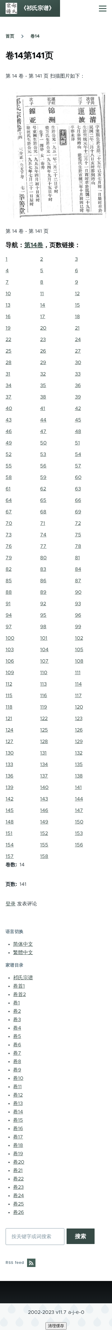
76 (9, 546)
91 (8, 603)
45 (78, 419)
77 (43, 546)
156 (79, 844)
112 (9, 684)
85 (9, 580)
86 (43, 580)
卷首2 (19, 994)
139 (9, 787)
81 (77, 557)
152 (44, 833)
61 (8, 488)
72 (78, 523)
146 (44, 810)
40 (9, 408)
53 (43, 454)
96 (78, 615)
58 (9, 477)
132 (78, 753)
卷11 (17, 1086)
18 (77, 316)
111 (78, 672)
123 (78, 718)
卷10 (18, 1078)
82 (9, 569)
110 (43, 672)
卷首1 (19, 986)
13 (8, 305)
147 (79, 810)
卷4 (17, 1028)
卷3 (17, 1019)
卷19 (18, 1153)
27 (78, 351)
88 (9, 592)
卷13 (18, 1103)
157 (10, 856)
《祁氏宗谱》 (37, 8)
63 (78, 488)
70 (9, 523)
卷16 (18, 1128)
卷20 (18, 1162)
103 (10, 649)
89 (43, 592)
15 (77, 305)
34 (9, 385)
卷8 (17, 1061)
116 (43, 695)
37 (9, 396)
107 (44, 661)
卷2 (17, 1011)
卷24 (18, 1195)
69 (78, 511)
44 (43, 419)
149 (44, 821)
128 (44, 741)
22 (8, 339)
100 (10, 638)
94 (9, 615)
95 (43, 615)
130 (10, 753)
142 (9, 798)
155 (44, 844)
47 (43, 431)
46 (9, 431)
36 (78, 385)
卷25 (18, 1204)
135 (79, 764)
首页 (10, 36)
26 (43, 351)
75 (78, 534)
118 (9, 707)
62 (43, 488)
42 (78, 408)
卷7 (17, 1053)
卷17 (18, 1136)
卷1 (16, 1002)
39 (78, 396)
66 (78, 500)
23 (43, 339)
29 (43, 362)
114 (78, 684)
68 (43, 511)
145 (10, 810)
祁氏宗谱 (23, 977)
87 (78, 580)
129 (79, 741)
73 (9, 534)
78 (78, 546)
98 (43, 626)
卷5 (17, 1036)
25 (9, 351)
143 (44, 798)
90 (78, 592)
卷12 (18, 1095)
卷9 (17, 1069)
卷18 (18, 1145)
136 (9, 775)
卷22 (18, 1178)
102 (79, 638)
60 (78, 477)
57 (78, 465)
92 (43, 603)
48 (78, 431)
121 (9, 718)
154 (10, 844)
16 (8, 316)
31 (8, 374)
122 (44, 718)
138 (79, 775)
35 (43, 385)
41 (42, 408)
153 (79, 833)
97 (9, 626)
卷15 (18, 1120)
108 (79, 661)
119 (43, 707)
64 (9, 500)
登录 (11, 903)
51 (77, 442)
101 (43, 638)
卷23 (18, 1187)
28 (9, 362)
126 (79, 730)
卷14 (35, 36)
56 (43, 465)
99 (78, 626)
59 (43, 477)
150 (79, 821)
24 (78, 339)
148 (10, 821)
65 (43, 500)
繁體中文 (23, 952)
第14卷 (33, 245)
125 (44, 730)
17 (42, 316)
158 (44, 856)
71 (42, 523)
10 (8, 293)
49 (9, 442)
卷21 (18, 1170)
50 (43, 442)
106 (10, 661)
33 (78, 374)
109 (10, 672)
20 (43, 328)
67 (9, 511)
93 (78, 603)
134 (44, 764)
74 (43, 534)
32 (43, 374)
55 (9, 465)
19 (8, 328)
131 (43, 753)
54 (78, 454)
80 (43, 557)
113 (43, 684)
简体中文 (23, 944)
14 (42, 305)
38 (43, 396)
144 (79, 798)
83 (43, 569)
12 (77, 293)
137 (44, 775)
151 (9, 833)
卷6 (17, 1044)
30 (78, 362)
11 (42, 293)
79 (9, 557)
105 (79, 649)
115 (9, 695)
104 (44, 649)
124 (9, 730)
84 (78, 569)
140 (44, 787)
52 (9, 454)
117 (78, 695)
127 (9, 741)
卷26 (18, 1212)
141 (78, 787)
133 (9, 764)
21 (77, 328)
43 (9, 419)
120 (79, 707)
